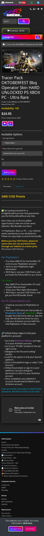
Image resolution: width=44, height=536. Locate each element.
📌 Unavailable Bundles (9, 471)
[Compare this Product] (10, 123)
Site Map (4, 490)
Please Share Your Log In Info (12, 149)
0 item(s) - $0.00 (16, 30)
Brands (4, 499)
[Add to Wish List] (4, 123)
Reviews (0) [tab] (19, 186)
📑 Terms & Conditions (9, 468)
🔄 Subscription (7, 455)
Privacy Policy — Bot (8, 458)
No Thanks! (30, 529)
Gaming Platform (8, 138)
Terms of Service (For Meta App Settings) (16, 452)
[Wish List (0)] (38, 9)
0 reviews (19, 179)
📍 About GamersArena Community (14, 476)
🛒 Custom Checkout (9, 465)
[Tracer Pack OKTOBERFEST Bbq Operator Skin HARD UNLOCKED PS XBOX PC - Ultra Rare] (22, 62)
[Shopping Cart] (42, 9)
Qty (2, 159)
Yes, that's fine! (15, 529)
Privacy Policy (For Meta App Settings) (15, 447)
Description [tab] (7, 186)
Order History (6, 516)
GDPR (3, 487)
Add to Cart (9, 172)
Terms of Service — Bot (9, 463)
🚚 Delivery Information (10, 473)
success (4, 450)
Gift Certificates (7, 501)
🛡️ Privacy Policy (7, 460)
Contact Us (5, 485)
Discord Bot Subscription (10, 445)
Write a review (28, 179)
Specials (4, 504)
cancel (3, 442)
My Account (5, 513)
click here (27, 523)
